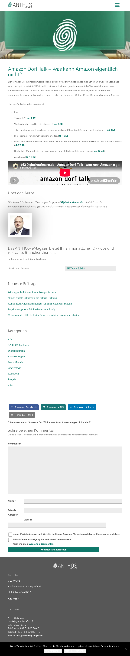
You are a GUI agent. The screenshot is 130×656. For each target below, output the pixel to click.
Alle (10, 339)
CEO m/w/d (14, 580)
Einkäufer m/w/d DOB (19, 592)
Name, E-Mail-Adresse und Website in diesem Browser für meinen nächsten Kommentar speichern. (67, 534)
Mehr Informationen (75, 650)
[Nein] (126, 649)
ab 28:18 (20, 145)
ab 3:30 (58, 124)
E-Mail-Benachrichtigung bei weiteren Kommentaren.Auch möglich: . (42, 541)
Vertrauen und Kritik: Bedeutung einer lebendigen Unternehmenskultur (43, 315)
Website (28, 519)
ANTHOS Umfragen (18, 345)
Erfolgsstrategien (16, 356)
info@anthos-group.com (29, 635)
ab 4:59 (111, 129)
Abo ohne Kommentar (41, 543)
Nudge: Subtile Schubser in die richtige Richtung (32, 298)
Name (12, 500)
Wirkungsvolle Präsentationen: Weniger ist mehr (32, 292)
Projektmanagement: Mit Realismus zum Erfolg (31, 309)
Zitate (11, 385)
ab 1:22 (31, 118)
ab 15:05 (63, 135)
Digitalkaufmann (16, 350)
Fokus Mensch (15, 362)
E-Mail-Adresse (13, 512)
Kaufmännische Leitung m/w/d (24, 586)
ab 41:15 (30, 156)
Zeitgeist (12, 379)
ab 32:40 (99, 150)
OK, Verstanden (53, 650)
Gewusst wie (14, 368)
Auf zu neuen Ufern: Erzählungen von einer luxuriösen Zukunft (40, 303)
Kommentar (14, 443)
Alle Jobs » (13, 598)
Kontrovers (13, 373)
